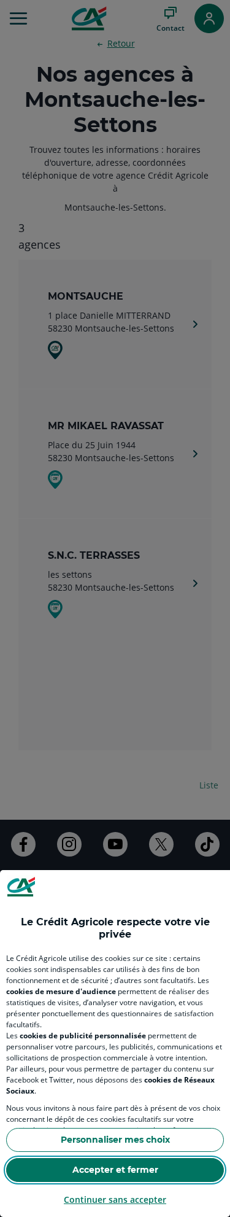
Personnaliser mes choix (115, 1139)
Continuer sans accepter (115, 1199)
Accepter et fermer (115, 1169)
